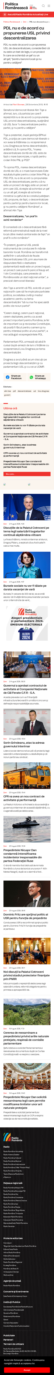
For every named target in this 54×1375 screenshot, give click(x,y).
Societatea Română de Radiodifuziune (18, 1307)
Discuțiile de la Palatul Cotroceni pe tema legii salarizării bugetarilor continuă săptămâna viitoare (27, 417)
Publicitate (9, 1335)
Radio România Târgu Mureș (14, 1210)
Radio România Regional (12, 1262)
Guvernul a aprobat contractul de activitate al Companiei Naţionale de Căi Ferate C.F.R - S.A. (27, 436)
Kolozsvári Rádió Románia (13, 1220)
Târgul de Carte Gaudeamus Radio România (19, 1246)
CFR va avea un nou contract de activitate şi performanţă (27, 454)
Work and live (8, 1275)
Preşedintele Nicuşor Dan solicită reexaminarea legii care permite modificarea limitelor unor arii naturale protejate (27, 1090)
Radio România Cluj (10, 1194)
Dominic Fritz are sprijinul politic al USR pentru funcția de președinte (27, 904)
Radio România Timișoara (13, 1213)
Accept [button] (27, 1370)
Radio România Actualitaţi (13, 1151)
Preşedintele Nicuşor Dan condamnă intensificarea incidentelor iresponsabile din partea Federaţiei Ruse (27, 464)
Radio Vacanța (9, 1226)
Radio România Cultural (12, 1158)
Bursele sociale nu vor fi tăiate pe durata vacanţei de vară (27, 427)
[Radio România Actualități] (20, 5)
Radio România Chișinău (12, 1171)
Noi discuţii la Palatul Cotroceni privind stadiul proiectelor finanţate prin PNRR (27, 963)
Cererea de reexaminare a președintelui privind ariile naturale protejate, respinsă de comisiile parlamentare (27, 1025)
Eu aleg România (9, 1265)
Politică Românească (11, 1256)
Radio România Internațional (14, 1164)
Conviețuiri (7, 1243)
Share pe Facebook (16, 377)
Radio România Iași (10, 1204)
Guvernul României (10, 1313)
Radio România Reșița (11, 1207)
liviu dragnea (43, 391)
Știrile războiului (9, 1259)
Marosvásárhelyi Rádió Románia (15, 1223)
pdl (14, 391)
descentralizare (24, 391)
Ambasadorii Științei (11, 1272)
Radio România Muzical (12, 1161)
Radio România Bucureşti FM (14, 1191)
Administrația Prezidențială (13, 1310)
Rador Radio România (11, 1285)
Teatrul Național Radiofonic (13, 1174)
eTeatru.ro (7, 1177)
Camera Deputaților (10, 1323)
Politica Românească (11, 22)
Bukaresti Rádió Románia (13, 1217)
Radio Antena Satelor (11, 1154)
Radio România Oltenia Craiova (15, 1200)
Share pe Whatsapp (40, 377)
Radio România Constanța (13, 1197)
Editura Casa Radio (10, 1249)
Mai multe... (10, 474)
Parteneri (8, 1340)
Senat (5, 1319)
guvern (7, 395)
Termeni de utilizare (13, 1344)
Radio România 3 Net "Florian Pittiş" (16, 1167)
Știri (24, 22)
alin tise (7, 391)
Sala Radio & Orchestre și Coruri (15, 1296)
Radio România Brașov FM (13, 1188)
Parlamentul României (11, 1316)
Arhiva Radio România (11, 1252)
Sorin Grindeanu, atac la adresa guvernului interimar (27, 446)
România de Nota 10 (11, 1269)
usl (34, 391)
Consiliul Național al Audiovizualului (16, 1326)
